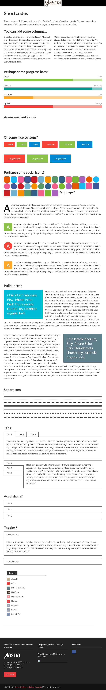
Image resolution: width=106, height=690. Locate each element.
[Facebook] (74, 651)
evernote (75, 179)
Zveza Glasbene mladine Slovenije (28, 687)
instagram (62, 179)
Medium (50, 144)
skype (14, 179)
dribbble (21, 179)
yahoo (82, 179)
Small (10, 144)
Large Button (14, 158)
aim (7, 179)
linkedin (41, 179)
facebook (27, 179)
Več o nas (10, 674)
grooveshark (48, 179)
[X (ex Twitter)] (78, 651)
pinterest (34, 179)
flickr (69, 179)
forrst (55, 179)
